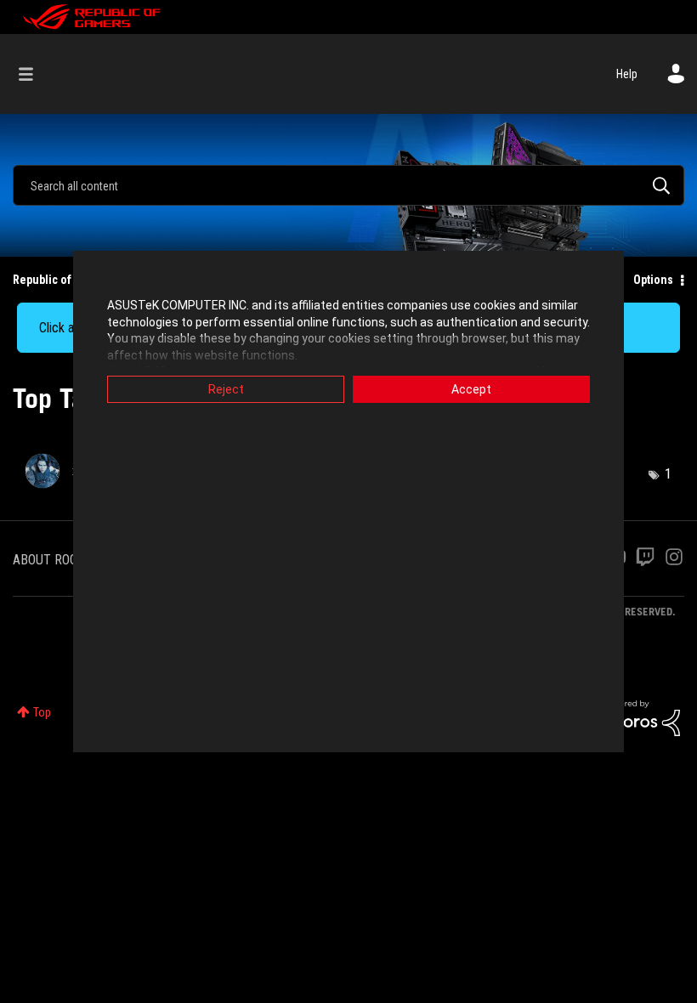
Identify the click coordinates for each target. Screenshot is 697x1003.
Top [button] (42, 712)
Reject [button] (226, 389)
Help (627, 74)
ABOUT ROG (45, 560)
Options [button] (653, 279)
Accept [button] (471, 389)
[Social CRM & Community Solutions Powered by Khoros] (642, 716)
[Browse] (34, 74)
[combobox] (348, 185)
